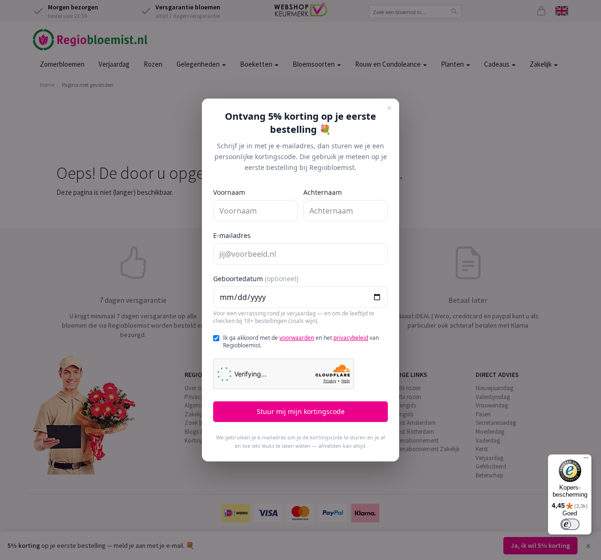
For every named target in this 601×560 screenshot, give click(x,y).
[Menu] (586, 460)
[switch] (570, 524)
